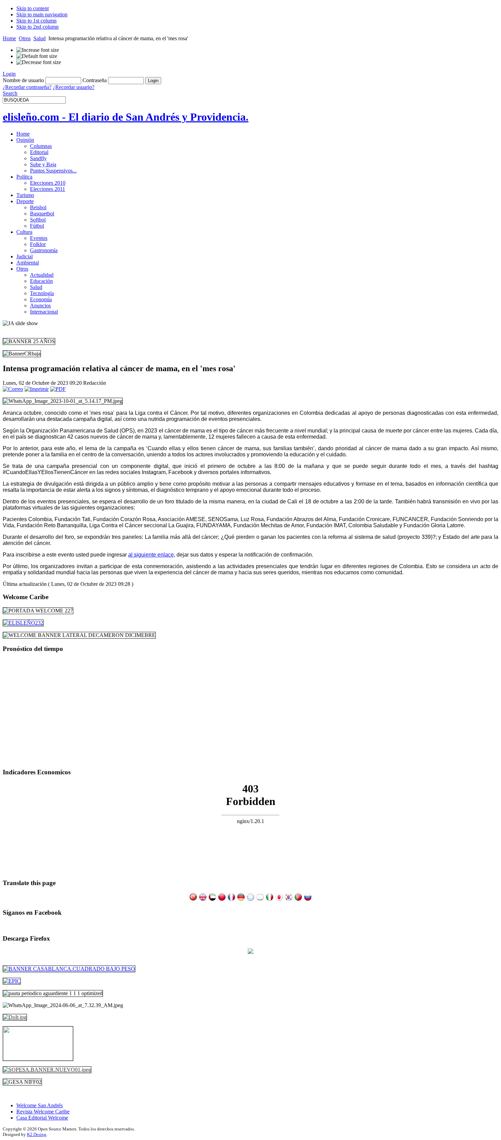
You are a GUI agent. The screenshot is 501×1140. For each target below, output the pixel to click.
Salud (39, 38)
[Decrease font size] (38, 62)
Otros (25, 38)
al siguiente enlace (151, 555)
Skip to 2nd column (37, 27)
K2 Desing (36, 1134)
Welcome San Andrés (39, 1105)
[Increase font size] (37, 50)
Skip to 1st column (36, 21)
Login (9, 74)
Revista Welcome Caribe (43, 1111)
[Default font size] (36, 56)
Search (10, 93)
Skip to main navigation (41, 14)
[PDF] (58, 389)
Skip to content (32, 8)
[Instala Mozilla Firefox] (250, 952)
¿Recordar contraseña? (27, 87)
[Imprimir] (37, 389)
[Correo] (13, 389)
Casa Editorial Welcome (42, 1118)
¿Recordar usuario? (73, 87)
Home (9, 38)
